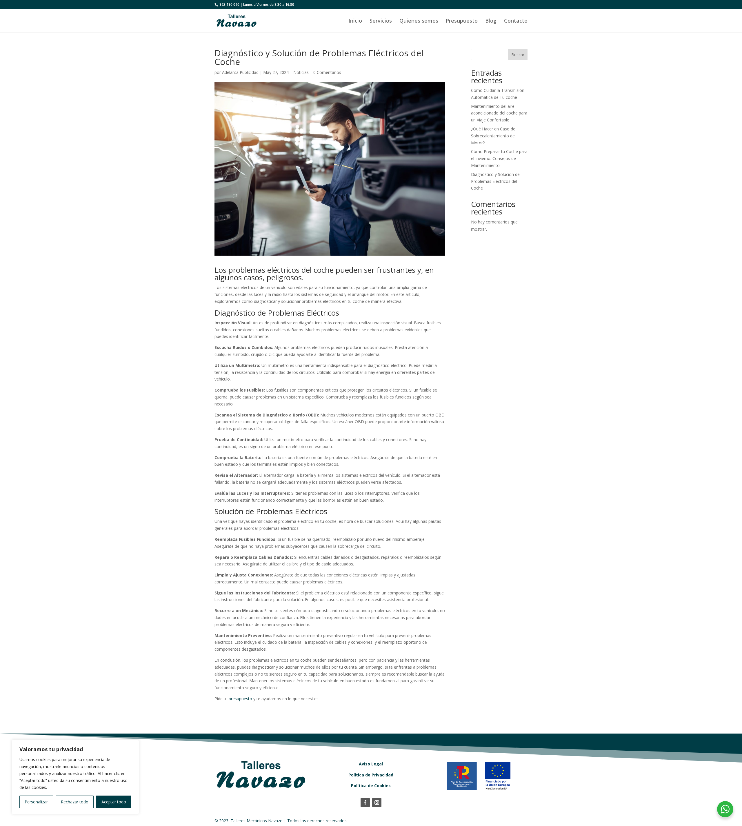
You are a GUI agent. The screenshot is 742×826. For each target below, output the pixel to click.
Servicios (381, 21)
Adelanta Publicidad (240, 72)
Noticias (301, 72)
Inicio (355, 21)
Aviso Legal (371, 764)
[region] (75, 777)
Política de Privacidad (370, 775)
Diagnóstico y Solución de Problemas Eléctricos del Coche (495, 181)
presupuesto (240, 698)
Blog (491, 21)
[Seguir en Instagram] (376, 802)
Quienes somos (418, 21)
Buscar (517, 54)
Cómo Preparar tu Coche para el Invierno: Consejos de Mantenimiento (499, 158)
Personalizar (36, 802)
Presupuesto (462, 21)
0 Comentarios (327, 72)
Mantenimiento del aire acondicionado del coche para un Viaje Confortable (499, 113)
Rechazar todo (74, 802)
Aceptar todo (113, 802)
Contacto (516, 21)
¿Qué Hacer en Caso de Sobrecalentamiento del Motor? (493, 135)
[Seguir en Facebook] (365, 802)
